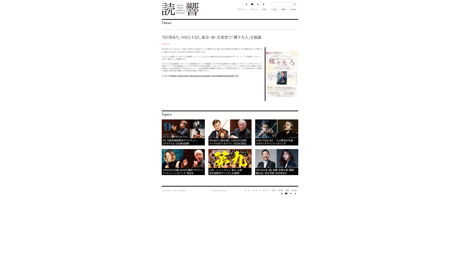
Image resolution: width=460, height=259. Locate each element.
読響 (283, 9)
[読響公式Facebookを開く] (264, 5)
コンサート (241, 9)
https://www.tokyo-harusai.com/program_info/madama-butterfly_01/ (205, 76)
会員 (264, 9)
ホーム (247, 190)
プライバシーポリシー (220, 191)
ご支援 (273, 9)
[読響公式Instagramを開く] (258, 5)
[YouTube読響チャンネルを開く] (252, 5)
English (293, 9)
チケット (253, 9)
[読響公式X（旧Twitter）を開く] (246, 5)
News (166, 22)
